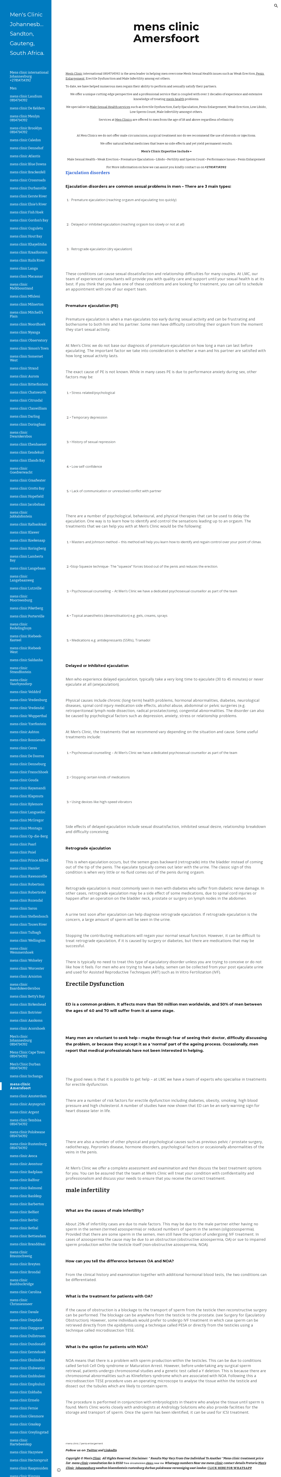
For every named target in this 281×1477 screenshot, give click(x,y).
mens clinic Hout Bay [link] (26, 236)
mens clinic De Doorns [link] (27, 756)
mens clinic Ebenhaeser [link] (28, 444)
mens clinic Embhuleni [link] (27, 1376)
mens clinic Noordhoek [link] (27, 324)
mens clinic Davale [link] (24, 1312)
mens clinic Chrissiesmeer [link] (21, 1302)
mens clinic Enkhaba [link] (26, 1392)
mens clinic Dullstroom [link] (28, 1336)
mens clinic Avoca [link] (23, 1156)
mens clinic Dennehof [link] (26, 148)
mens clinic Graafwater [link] (28, 480)
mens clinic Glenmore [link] (27, 1416)
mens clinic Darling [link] (25, 416)
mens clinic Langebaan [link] (28, 568)
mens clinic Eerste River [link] (28, 196)
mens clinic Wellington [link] (27, 940)
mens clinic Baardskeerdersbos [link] (25, 986)
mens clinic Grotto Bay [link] (27, 488)
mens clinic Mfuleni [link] (25, 296)
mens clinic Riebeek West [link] (25, 650)
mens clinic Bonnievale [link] (27, 740)
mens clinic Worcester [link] (27, 968)
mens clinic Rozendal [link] (26, 900)
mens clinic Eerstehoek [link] (28, 1352)
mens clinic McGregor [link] (27, 820)
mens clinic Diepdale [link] (26, 1320)
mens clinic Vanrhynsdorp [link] (21, 682)
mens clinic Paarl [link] (23, 844)
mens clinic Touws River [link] (28, 924)
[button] (276, 6)
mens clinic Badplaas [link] (26, 1172)
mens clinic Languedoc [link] (27, 812)
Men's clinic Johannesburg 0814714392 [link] (21, 1040)
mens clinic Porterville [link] (27, 616)
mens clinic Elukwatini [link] (27, 1368)
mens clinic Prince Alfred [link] (29, 860)
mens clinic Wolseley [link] (26, 960)
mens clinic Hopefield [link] (27, 496)
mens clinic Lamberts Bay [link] (26, 558)
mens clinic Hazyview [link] (26, 1452)
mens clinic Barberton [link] (27, 1204)
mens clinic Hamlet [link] (25, 868)
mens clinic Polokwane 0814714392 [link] (27, 1134)
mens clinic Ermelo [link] (24, 1400)
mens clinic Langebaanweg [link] (22, 578)
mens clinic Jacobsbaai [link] (27, 504)
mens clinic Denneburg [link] (28, 764)
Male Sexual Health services (110, 107)
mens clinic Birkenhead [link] (28, 1004)
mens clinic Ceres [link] (23, 748)
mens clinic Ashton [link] (24, 732)
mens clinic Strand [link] (24, 368)
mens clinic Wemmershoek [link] (22, 950)
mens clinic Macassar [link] (26, 276)
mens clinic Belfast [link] (24, 1212)
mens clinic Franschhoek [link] (29, 772)
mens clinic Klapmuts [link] (26, 796)
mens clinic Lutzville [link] (26, 588)
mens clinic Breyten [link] (25, 1264)
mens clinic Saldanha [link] (26, 660)
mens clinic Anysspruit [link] (27, 1104)
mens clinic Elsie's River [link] (28, 204)
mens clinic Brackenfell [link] (27, 172)
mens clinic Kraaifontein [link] (29, 252)
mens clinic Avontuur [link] (26, 1164)
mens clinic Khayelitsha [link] (28, 244)
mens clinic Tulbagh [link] (25, 932)
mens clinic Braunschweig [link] (21, 1254)
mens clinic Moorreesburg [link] (21, 598)
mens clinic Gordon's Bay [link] (29, 220)
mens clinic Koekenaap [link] (27, 540)
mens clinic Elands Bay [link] (27, 460)
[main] (166, 32)
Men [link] (13, 88)
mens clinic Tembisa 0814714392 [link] (25, 1122)
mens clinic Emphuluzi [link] (27, 1384)
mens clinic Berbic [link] (24, 1220)
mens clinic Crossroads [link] (28, 180)
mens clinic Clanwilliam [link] (28, 408)
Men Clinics (123, 120)
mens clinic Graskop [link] (25, 1424)
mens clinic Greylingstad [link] (29, 1432)
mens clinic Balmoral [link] (26, 1188)
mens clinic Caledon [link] (25, 140)
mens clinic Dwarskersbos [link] (21, 434)
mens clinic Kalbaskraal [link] (28, 524)
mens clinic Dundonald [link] (27, 1344)
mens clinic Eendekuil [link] (27, 452)
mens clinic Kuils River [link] (27, 260)
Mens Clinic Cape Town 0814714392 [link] (27, 1054)
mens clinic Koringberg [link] (28, 548)
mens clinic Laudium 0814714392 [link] (26, 98)
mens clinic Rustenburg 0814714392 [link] (28, 1146)
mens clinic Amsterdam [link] (28, 1096)
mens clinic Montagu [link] (26, 828)
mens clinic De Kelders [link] (27, 108)
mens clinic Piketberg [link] (26, 608)
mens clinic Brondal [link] (25, 1272)
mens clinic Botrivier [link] (26, 1012)
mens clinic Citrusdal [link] (26, 400)
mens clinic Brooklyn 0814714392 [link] (26, 130)
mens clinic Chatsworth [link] (28, 392)
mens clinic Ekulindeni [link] (27, 1360)
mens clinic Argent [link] (24, 1112)
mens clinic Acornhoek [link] (27, 1028)
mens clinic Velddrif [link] (25, 692)
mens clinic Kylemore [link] (26, 804)
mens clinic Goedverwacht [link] (21, 470)
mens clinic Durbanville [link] (28, 188)
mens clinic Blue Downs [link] (28, 164)
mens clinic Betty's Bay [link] (27, 996)
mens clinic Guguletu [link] (26, 228)
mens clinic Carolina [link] (25, 1292)
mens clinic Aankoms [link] (26, 1020)
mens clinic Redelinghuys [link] (20, 626)
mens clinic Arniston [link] (26, 976)
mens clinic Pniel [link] (23, 852)
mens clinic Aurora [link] (24, 376)
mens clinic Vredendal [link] (27, 708)
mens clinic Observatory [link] (28, 340)
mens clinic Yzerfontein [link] (28, 724)
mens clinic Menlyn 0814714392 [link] (25, 118)
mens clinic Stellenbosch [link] (29, 916)
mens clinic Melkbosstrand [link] (21, 286)
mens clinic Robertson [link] (27, 884)
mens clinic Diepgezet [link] (27, 1328)
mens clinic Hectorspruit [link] (29, 1460)
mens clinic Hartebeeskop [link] (21, 1442)
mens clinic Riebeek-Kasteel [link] (26, 638)
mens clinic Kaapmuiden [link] (29, 1468)
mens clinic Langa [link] (24, 268)
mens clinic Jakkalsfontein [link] (21, 514)
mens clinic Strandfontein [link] (20, 670)
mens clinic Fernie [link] (24, 1408)
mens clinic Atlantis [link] (25, 156)
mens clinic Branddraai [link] (27, 1244)
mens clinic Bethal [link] (24, 1228)
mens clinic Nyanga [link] (25, 332)
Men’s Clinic (74, 73)
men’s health (175, 99)
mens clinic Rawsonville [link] (28, 876)
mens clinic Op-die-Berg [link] (29, 836)
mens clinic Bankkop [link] (26, 1196)
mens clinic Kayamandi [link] (28, 788)
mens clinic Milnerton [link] (27, 304)
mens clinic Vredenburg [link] (28, 700)
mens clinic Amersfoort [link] (20, 1086)
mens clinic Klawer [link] (24, 532)
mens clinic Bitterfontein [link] (29, 384)
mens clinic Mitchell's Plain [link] (26, 314)
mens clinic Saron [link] (23, 908)
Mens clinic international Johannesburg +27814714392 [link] (29, 76)
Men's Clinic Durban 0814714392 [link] (25, 1066)
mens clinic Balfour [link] (24, 1180)
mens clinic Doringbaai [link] (28, 424)
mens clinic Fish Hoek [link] (26, 212)
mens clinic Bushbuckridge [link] (22, 1282)
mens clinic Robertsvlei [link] (28, 892)
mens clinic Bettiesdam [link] (28, 1236)
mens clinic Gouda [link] (24, 780)
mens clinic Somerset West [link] (26, 358)
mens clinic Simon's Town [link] (29, 348)
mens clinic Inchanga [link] (26, 1076)
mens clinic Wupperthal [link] (28, 716)
